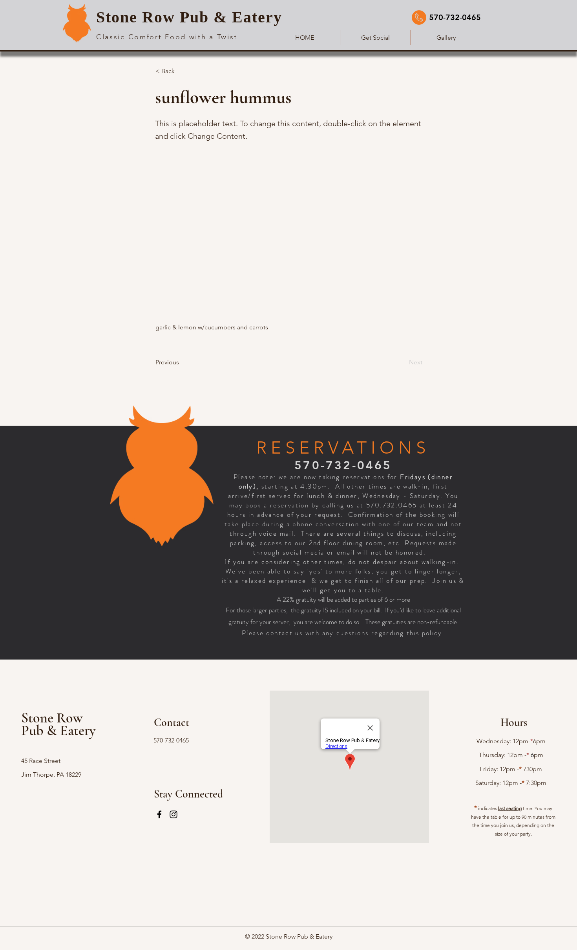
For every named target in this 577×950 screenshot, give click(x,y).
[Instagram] (173, 814)
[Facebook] (159, 814)
